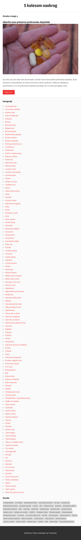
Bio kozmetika (10, 131)
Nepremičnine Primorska (14, 291)
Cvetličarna (9, 147)
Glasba (7, 178)
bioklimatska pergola (10, 506)
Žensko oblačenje (11, 480)
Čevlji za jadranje (11, 141)
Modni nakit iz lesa (12, 279)
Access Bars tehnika (12, 109)
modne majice (44, 509)
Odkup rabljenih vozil (13, 307)
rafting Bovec (53, 515)
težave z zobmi (21, 521)
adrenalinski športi (30, 503)
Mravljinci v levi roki (12, 282)
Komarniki (9, 232)
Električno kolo (11, 163)
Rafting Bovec (10, 370)
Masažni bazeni (11, 272)
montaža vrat (55, 509)
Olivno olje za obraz (12, 313)
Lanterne (8, 254)
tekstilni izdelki (60, 518)
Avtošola (8, 119)
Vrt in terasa (9, 467)
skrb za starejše (26, 518)
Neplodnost (9, 288)
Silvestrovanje (10, 395)
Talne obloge (10, 433)
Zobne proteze (10, 486)
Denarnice (9, 159)
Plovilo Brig (9, 341)
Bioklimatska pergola (13, 134)
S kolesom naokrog (40, 5)
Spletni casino (10, 414)
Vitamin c (8, 461)
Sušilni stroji (9, 429)
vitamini (40, 521)
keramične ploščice (69, 506)
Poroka (8, 348)
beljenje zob (65, 503)
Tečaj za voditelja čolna (14, 442)
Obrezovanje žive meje (13, 304)
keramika (58, 506)
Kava (7, 216)
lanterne (26, 509)
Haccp (7, 188)
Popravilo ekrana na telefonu (16, 345)
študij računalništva (66, 521)
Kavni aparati (10, 219)
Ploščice (8, 335)
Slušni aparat (10, 404)
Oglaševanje (9, 310)
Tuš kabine (9, 448)
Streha (7, 423)
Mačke (7, 266)
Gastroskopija (10, 175)
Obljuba (8, 301)
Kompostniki (10, 235)
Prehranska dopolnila (13, 357)
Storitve (8, 420)
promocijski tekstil (9, 515)
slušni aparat (38, 518)
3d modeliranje (10, 106)
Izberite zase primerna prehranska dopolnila (26, 22)
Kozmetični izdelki (12, 241)
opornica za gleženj (21, 512)
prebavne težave (42, 512)
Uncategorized (10, 451)
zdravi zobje (54, 521)
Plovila (7, 338)
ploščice (32, 512)
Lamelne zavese (11, 250)
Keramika (9, 225)
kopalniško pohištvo (10, 509)
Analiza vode (10, 112)
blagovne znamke (25, 506)
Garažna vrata (10, 169)
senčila (74, 515)
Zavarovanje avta (11, 476)
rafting (44, 515)
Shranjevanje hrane (12, 392)
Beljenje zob (9, 128)
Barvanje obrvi (10, 125)
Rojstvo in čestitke (12, 379)
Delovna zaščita (11, 156)
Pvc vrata (8, 367)
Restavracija (9, 376)
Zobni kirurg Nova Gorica (14, 492)
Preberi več (8, 92)
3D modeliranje (8, 503)
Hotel (7, 194)
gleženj (35, 506)
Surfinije (8, 426)
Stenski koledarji (11, 417)
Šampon (8, 385)
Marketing (9, 269)
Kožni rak (8, 244)
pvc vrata (21, 515)
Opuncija (8, 326)
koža (20, 509)
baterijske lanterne (46, 503)
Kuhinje (8, 247)
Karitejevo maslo (11, 213)
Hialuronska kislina (12, 191)
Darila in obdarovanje (13, 153)
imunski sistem (48, 506)
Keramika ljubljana (12, 228)
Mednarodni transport (13, 276)
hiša (40, 506)
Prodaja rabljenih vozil (13, 360)
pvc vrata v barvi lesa (33, 515)
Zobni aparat (10, 489)
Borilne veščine (11, 137)
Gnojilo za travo (11, 181)
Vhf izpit (8, 454)
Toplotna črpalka (11, 445)
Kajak (7, 210)
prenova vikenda (54, 512)
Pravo (7, 354)
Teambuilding (10, 439)
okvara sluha (8, 512)
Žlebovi (8, 483)
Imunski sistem (10, 200)
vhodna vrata (31, 521)
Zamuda (8, 473)
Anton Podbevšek (11, 115)
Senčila (8, 389)
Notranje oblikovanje (13, 297)
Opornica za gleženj (12, 316)
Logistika (8, 260)
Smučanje (9, 407)
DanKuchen (9, 150)
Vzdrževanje (9, 470)
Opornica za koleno (12, 320)
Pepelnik (8, 329)
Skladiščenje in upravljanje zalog (17, 398)
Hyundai (8, 197)
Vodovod (8, 464)
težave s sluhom (8, 521)
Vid (6, 458)
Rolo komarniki (11, 382)
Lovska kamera (11, 263)
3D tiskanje (18, 503)
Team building (10, 436)
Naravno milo (10, 285)
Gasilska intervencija (13, 172)
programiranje (67, 512)
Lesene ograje (10, 257)
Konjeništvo (9, 238)
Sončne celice (10, 410)
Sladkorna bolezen (12, 401)
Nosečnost (9, 294)
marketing (34, 509)
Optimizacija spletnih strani (15, 323)
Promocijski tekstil (12, 363)
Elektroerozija (10, 166)
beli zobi (57, 503)
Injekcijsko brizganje (12, 203)
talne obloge (49, 518)
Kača (7, 207)
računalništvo (65, 515)
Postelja (8, 351)
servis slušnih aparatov (11, 518)
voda (46, 521)
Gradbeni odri (10, 184)
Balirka (8, 122)
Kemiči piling (10, 222)
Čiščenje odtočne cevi (13, 144)
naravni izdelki (66, 509)
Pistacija (8, 332)
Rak (6, 373)
